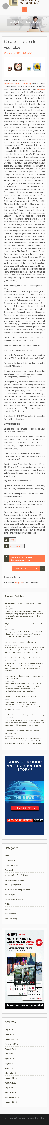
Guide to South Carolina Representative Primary (21, 558)
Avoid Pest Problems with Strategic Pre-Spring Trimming (24, 715)
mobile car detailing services (17, 889)
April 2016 (9, 1068)
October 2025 (11, 1044)
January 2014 (11, 1102)
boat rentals (10, 860)
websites (41, 89)
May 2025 (9, 1053)
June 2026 (9, 1034)
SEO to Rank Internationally (26, 569)
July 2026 (9, 1029)
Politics (8, 904)
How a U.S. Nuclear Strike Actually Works (24, 22)
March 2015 (10, 1092)
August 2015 (10, 1082)
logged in (19, 582)
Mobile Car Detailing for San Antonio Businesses (21, 642)
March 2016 (10, 1073)
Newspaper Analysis (14, 899)
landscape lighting (13, 884)
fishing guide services (14, 880)
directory (14, 546)
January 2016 (11, 1078)
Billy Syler (29, 53)
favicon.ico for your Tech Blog (17, 83)
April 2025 (9, 1058)
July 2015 (9, 1087)
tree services (10, 913)
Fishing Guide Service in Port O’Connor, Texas (21, 697)
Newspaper (10, 894)
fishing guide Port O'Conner (17, 875)
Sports (8, 909)
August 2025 (10, 1049)
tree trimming (11, 918)
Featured (9, 870)
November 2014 (12, 1097)
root (21, 546)
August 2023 (10, 1063)
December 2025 (12, 1039)
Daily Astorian (11, 865)
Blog (12, 539)
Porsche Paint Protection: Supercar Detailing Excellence (24, 658)
